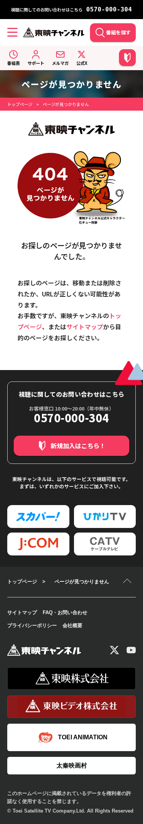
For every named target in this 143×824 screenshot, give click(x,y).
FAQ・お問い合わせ (65, 612)
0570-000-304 (109, 9)
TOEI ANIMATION (83, 737)
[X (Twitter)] (114, 650)
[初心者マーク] (127, 57)
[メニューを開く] (12, 32)
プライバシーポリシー (32, 625)
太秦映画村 (71, 765)
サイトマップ (84, 326)
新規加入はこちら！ (78, 445)
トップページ (19, 104)
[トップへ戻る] (128, 581)
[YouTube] (131, 650)
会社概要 (72, 625)
